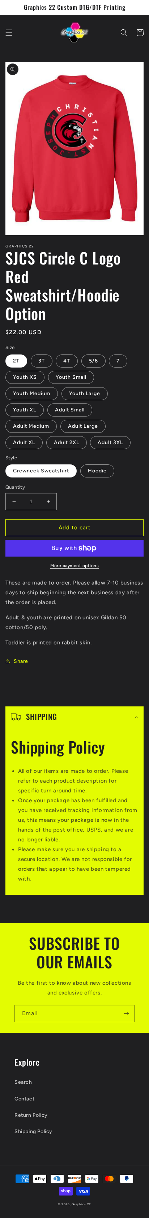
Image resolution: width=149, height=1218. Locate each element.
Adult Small (70, 410)
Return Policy (31, 1115)
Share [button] (21, 661)
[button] (9, 33)
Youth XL (24, 410)
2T (16, 361)
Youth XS (25, 377)
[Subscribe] (126, 1013)
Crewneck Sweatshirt (41, 471)
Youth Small (71, 377)
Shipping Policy (33, 1131)
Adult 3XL (110, 442)
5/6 (93, 361)
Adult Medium (31, 426)
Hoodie (97, 471)
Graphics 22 (81, 1204)
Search (23, 1082)
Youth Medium (31, 393)
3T (41, 361)
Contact (24, 1099)
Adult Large (83, 426)
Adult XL (24, 442)
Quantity (15, 487)
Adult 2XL (66, 442)
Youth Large (84, 393)
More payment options (74, 565)
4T (66, 361)
